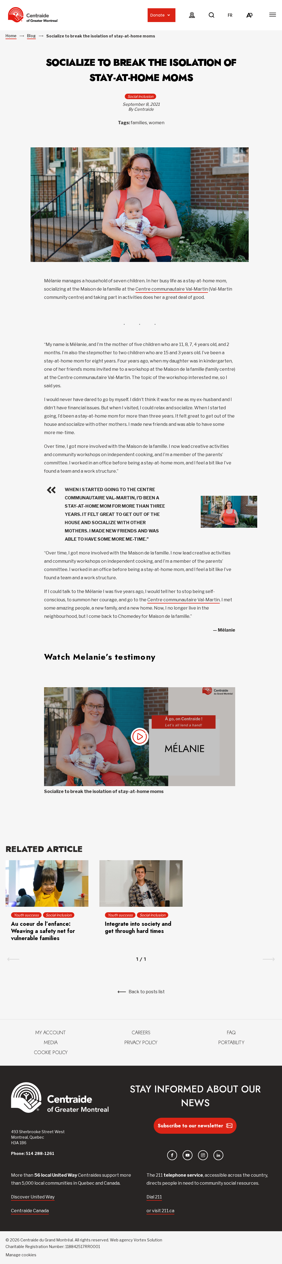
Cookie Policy (50, 1052)
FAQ (231, 1032)
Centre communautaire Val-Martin (171, 289)
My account (50, 1032)
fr (230, 15)
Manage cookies (21, 1254)
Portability (231, 1042)
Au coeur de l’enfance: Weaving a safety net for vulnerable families (43, 931)
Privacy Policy (140, 1042)
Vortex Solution (148, 1240)
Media (51, 1042)
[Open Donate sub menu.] (169, 15)
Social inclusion (140, 96)
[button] (273, 14)
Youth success (26, 915)
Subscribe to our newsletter (190, 1125)
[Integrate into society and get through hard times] (140, 883)
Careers (141, 1032)
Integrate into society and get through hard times (138, 927)
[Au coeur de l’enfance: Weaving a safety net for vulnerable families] (47, 883)
